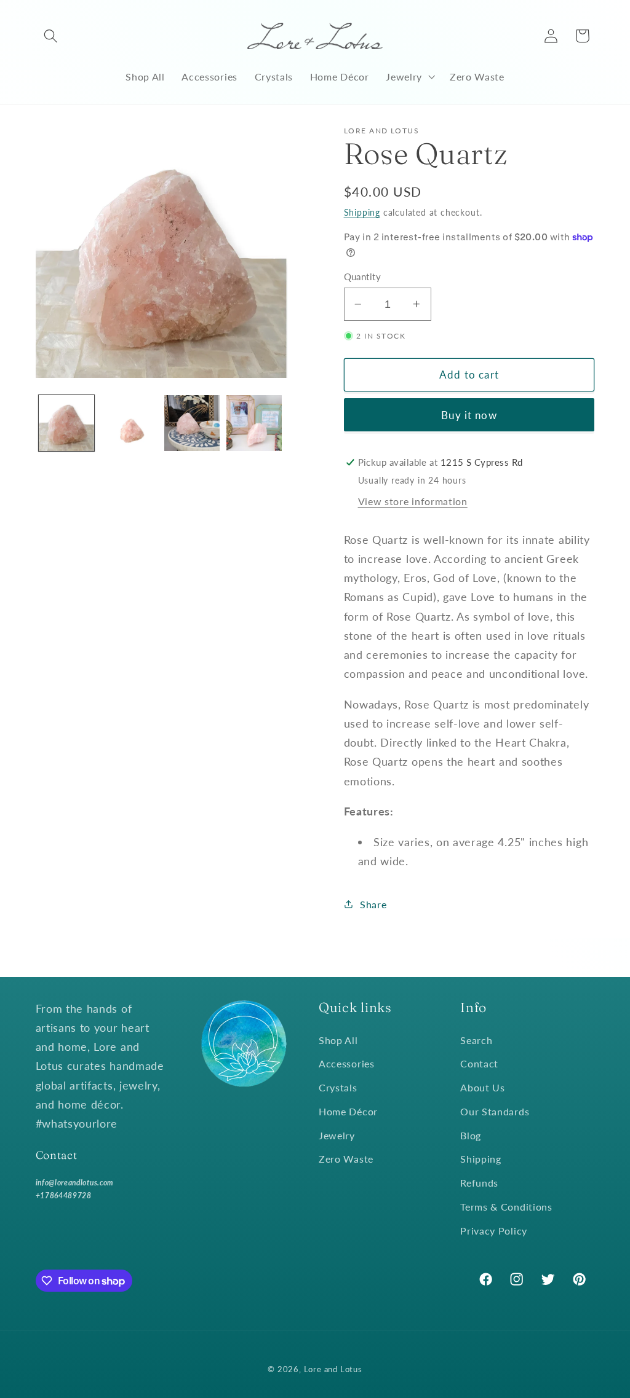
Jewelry (337, 1135)
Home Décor (348, 1111)
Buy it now (469, 415)
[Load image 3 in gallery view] (192, 422)
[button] (51, 36)
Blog (470, 1135)
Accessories (347, 1063)
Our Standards (494, 1111)
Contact (479, 1063)
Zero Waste (346, 1158)
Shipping (362, 212)
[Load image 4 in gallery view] (254, 422)
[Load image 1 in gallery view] (66, 422)
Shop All (338, 1040)
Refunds (479, 1182)
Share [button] (373, 904)
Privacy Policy (493, 1230)
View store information (413, 501)
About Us (482, 1087)
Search (476, 1040)
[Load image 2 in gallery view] (129, 422)
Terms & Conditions (506, 1206)
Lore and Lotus (333, 1369)
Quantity (362, 276)
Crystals (338, 1087)
